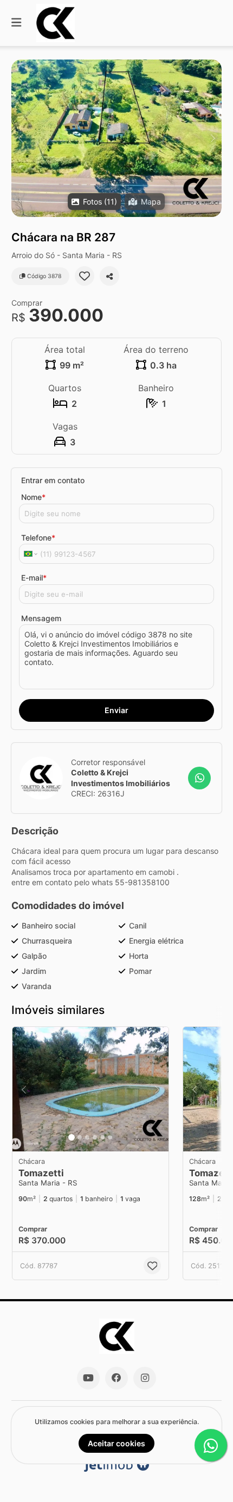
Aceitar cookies (116, 1443)
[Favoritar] (84, 276)
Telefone (38, 537)
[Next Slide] (213, 138)
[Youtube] (88, 1378)
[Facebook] (116, 1378)
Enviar (116, 710)
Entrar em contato (53, 480)
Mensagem (41, 618)
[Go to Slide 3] (87, 1137)
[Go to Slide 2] (79, 1137)
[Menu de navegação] (16, 23)
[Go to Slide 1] (71, 1137)
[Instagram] (144, 1378)
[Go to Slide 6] (110, 1137)
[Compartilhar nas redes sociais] (109, 276)
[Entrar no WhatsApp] (199, 778)
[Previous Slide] (20, 138)
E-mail (34, 577)
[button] (116, 138)
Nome (33, 497)
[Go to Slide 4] (95, 1137)
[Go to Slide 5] (102, 1137)
